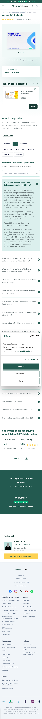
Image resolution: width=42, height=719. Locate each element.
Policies (26, 641)
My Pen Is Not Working (10, 667)
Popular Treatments (10, 597)
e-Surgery (20, 6)
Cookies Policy (7, 688)
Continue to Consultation (21, 556)
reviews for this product (23, 19)
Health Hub (6, 654)
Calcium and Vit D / (20, 12)
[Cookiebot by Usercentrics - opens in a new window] (29, 336)
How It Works (27, 607)
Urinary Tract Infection (10, 613)
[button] (18, 52)
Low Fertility (6, 634)
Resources (6, 641)
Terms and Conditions (10, 680)
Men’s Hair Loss (7, 625)
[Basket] (36, 6)
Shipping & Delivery (30, 610)
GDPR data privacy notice (29, 648)
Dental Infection (7, 604)
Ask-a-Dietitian (7, 644)
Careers (26, 604)
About (25, 597)
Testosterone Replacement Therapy (10, 617)
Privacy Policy (27, 644)
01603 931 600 (21, 579)
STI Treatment (7, 628)
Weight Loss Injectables (10, 600)
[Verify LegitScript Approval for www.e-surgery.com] (39, 701)
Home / (4, 12)
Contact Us (6, 660)
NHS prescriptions (20, 586)
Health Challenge (29, 617)
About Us (26, 600)
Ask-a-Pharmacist (9, 648)
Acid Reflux (6, 631)
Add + (33, 106)
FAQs (4, 651)
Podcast (5, 657)
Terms (4, 677)
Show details (30, 359)
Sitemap (5, 670)
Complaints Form (8, 664)
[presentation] (34, 83)
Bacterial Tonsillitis (8, 621)
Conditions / (10, 12)
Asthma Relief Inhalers (10, 610)
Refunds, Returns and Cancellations (30, 653)
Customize (19, 374)
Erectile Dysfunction (9, 607)
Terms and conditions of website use (10, 684)
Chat (20, 575)
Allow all (21, 366)
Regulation (26, 613)
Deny (21, 381)
